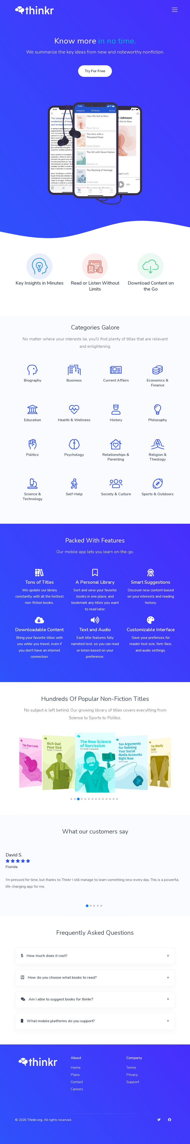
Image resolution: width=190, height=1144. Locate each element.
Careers (77, 1089)
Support (132, 1081)
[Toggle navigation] (173, 9)
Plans (75, 1074)
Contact (77, 1081)
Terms (131, 1067)
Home (76, 1067)
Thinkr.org (34, 1120)
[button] (71, 799)
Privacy (132, 1074)
